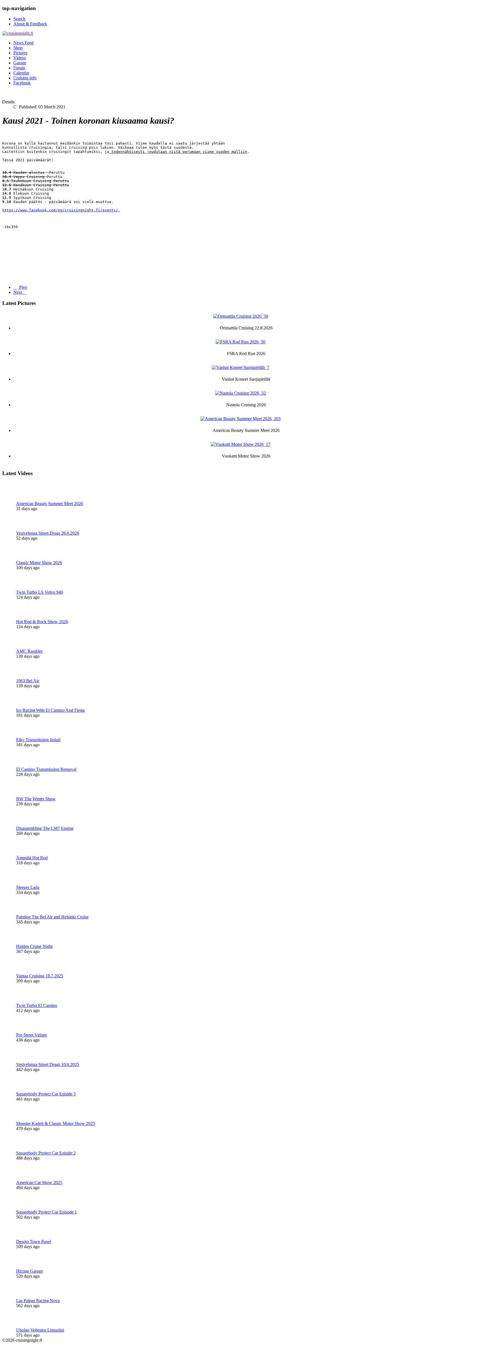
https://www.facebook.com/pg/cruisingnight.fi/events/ (60, 210)
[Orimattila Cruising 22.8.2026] (240, 316)
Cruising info (24, 77)
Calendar (21, 72)
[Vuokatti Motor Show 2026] (240, 444)
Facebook (22, 82)
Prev (22, 287)
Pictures (20, 52)
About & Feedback (30, 23)
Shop (18, 47)
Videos (19, 57)
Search (19, 18)
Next (18, 292)
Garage (19, 62)
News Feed (23, 42)
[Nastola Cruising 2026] (240, 393)
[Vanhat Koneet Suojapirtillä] (240, 367)
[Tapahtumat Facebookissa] (119, 210)
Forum (19, 67)
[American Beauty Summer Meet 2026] (240, 418)
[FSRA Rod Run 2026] (240, 341)
